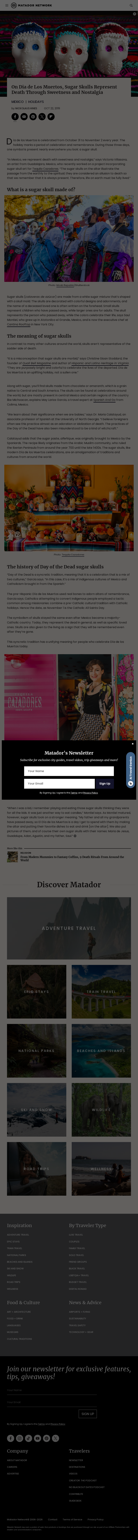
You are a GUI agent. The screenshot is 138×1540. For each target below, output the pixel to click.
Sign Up (104, 783)
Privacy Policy (90, 792)
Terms (74, 792)
